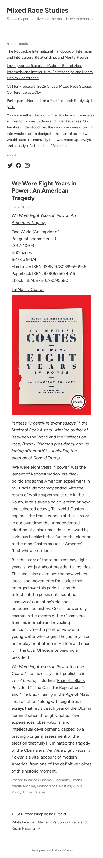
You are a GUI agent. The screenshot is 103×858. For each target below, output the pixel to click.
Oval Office (38, 650)
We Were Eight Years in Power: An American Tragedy (44, 191)
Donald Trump (46, 457)
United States (34, 792)
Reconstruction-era (49, 473)
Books (77, 780)
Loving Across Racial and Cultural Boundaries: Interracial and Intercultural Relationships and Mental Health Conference (50, 72)
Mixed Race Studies (37, 10)
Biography (61, 780)
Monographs (47, 786)
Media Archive (23, 786)
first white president (32, 550)
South (17, 501)
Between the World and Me (37, 437)
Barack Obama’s (37, 443)
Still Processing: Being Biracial (41, 814)
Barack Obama (40, 780)
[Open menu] (10, 34)
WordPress (64, 850)
